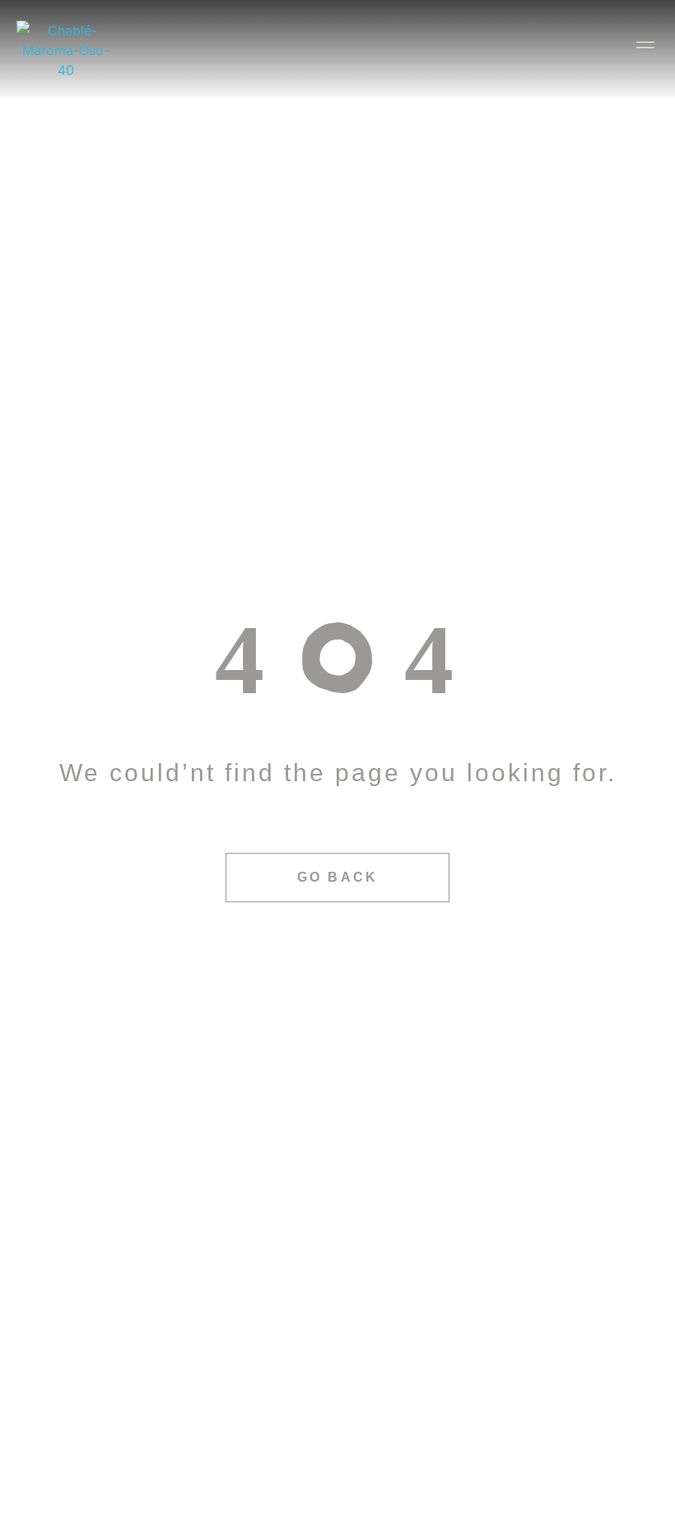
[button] (653, 42)
